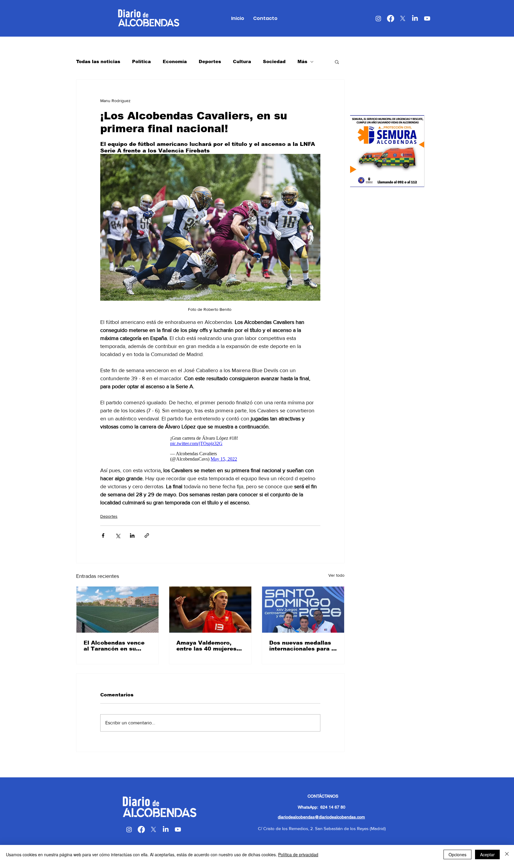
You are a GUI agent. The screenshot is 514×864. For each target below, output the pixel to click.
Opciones (457, 854)
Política (141, 61)
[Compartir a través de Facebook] (103, 535)
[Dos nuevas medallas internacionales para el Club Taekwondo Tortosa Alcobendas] (303, 610)
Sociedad (274, 61)
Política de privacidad (298, 854)
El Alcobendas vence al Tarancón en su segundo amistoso (114, 646)
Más (302, 61)
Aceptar (487, 854)
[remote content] (210, 449)
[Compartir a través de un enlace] (147, 535)
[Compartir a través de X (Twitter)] (117, 535)
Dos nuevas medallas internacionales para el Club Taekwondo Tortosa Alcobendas (303, 646)
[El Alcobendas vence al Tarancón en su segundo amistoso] (117, 610)
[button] (337, 61)
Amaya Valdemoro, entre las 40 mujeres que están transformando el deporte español (206, 646)
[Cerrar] (506, 854)
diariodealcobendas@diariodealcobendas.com (321, 817)
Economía (175, 61)
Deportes (210, 61)
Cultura (242, 61)
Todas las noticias (98, 61)
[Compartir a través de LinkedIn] (132, 535)
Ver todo (336, 575)
